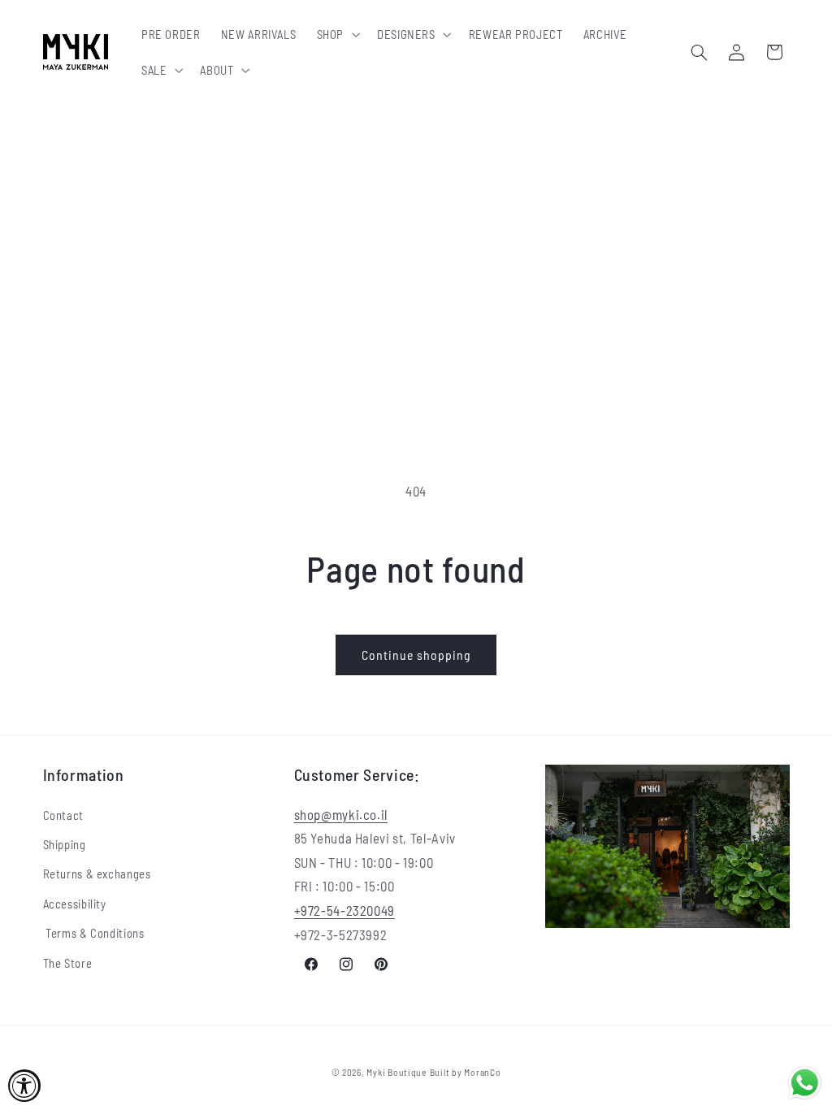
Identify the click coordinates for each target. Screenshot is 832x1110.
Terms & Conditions (94, 933)
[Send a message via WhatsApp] (805, 1083)
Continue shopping (416, 654)
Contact (63, 815)
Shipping (64, 844)
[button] (336, 34)
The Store (68, 963)
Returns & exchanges (97, 873)
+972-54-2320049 (344, 910)
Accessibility (74, 903)
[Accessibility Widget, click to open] (24, 1085)
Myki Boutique (396, 1071)
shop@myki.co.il (341, 814)
